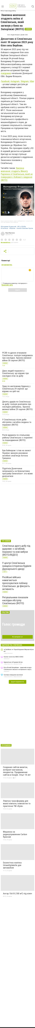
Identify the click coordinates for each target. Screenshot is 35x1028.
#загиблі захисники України (25, 228)
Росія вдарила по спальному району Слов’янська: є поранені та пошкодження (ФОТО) (17, 437)
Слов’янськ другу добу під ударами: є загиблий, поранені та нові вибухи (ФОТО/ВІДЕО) (16, 550)
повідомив (6, 73)
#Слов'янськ (4, 228)
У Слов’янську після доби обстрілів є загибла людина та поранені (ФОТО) (16, 422)
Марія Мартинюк (10, 233)
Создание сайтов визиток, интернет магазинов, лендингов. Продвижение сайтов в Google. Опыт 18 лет (17, 771)
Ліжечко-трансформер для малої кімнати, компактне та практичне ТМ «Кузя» (16, 803)
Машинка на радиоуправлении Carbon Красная (15, 834)
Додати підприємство (17, 682)
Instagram (14, 81)
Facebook (5, 81)
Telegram (24, 81)
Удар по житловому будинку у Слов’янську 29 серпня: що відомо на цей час (16, 389)
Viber (31, 81)
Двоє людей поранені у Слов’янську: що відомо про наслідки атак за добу (15, 373)
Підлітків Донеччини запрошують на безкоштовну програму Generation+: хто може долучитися (17, 472)
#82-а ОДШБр (21, 226)
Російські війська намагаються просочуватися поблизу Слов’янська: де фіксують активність (16, 583)
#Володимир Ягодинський (8, 226)
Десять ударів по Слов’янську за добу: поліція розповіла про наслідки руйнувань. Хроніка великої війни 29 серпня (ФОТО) (17, 405)
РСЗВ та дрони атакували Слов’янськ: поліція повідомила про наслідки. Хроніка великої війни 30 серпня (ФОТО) (17, 356)
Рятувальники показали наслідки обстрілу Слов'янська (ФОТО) (15, 600)
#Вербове (12, 228)
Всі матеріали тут (17, 637)
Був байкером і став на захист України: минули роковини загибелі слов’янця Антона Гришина (16, 454)
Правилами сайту (7, 285)
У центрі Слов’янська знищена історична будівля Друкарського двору (16, 565)
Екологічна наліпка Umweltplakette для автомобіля (12, 865)
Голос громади (13, 624)
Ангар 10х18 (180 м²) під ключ (17, 893)
